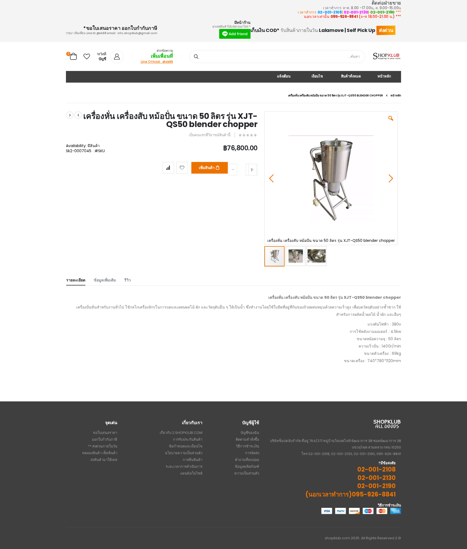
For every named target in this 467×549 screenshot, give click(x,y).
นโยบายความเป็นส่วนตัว (183, 453)
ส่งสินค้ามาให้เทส (104, 459)
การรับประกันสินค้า (187, 439)
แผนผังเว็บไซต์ (191, 473)
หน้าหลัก (396, 96)
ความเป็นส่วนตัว (246, 473)
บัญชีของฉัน (250, 432)
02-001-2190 (382, 12)
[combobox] (277, 56)
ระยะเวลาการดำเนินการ (184, 466)
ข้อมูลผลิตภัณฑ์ (247, 466)
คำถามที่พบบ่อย (247, 459)
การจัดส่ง (252, 453)
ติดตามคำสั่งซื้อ (247, 439)
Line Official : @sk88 (157, 61)
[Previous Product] (78, 115)
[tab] (80, 278)
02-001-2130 (356, 12)
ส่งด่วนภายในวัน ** (102, 446)
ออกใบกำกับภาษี (104, 439)
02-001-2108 (330, 12)
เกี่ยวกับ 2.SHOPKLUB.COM (181, 432)
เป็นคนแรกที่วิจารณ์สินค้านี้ (210, 135)
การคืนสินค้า (192, 459)
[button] (86, 56)
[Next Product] (70, 115)
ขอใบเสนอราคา (105, 432)
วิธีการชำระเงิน (247, 446)
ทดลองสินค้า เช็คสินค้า (99, 453)
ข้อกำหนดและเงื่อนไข (185, 446)
